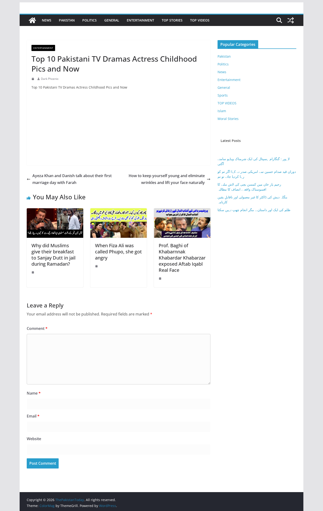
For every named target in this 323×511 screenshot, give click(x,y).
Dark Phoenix (49, 79)
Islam (222, 111)
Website (34, 438)
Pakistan (67, 20)
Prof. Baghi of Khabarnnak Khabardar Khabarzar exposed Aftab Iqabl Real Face (182, 257)
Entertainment (140, 20)
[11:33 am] (33, 78)
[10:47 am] (33, 272)
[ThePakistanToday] (32, 20)
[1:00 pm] (97, 266)
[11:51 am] (160, 278)
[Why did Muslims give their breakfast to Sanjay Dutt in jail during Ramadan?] (55, 211)
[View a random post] (290, 20)
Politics (89, 20)
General (111, 20)
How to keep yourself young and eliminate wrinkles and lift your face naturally (167, 179)
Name (34, 393)
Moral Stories (228, 118)
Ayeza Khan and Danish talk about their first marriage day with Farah (72, 179)
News (46, 20)
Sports (223, 95)
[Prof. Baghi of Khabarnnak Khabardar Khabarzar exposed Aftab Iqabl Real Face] (182, 211)
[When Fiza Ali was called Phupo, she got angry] (118, 211)
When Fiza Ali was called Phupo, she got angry (118, 251)
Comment (37, 328)
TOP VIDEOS (200, 20)
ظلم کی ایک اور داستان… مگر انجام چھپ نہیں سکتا (254, 210)
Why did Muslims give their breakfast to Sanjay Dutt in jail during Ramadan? (53, 254)
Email (33, 416)
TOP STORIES (172, 20)
